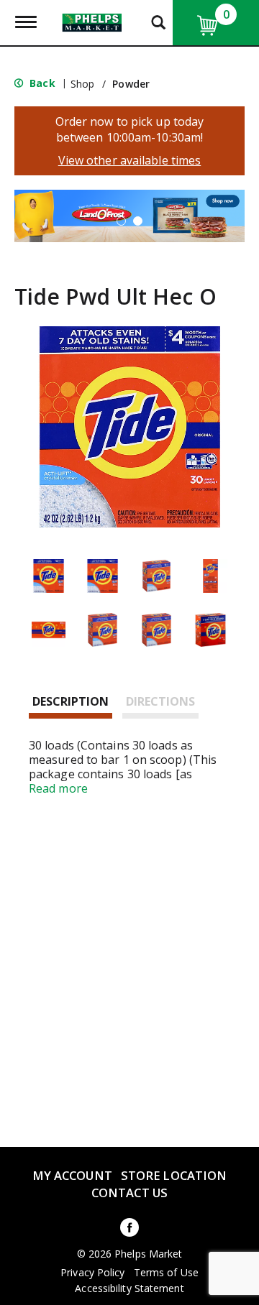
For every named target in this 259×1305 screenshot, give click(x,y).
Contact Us (129, 1192)
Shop (82, 84)
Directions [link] (160, 701)
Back (41, 83)
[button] (121, 221)
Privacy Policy (92, 1272)
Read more (58, 788)
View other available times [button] (129, 160)
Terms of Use (166, 1272)
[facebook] (129, 1230)
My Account (72, 1175)
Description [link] (70, 701)
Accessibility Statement (129, 1288)
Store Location (174, 1175)
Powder (131, 84)
